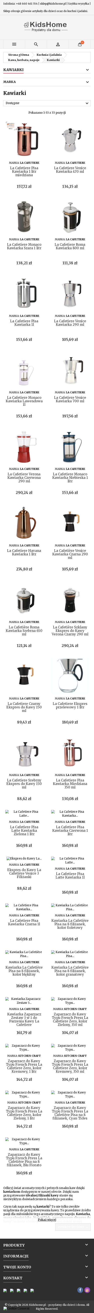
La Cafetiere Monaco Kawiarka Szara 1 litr (24, 246)
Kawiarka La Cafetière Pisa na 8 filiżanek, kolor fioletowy (70, 924)
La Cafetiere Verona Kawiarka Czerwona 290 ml (24, 477)
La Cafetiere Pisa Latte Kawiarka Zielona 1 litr (24, 830)
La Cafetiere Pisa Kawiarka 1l (24, 323)
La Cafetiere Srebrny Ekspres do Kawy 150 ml (24, 783)
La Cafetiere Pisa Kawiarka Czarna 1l (24, 922)
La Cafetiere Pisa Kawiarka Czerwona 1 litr (70, 830)
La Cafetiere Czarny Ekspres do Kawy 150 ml (24, 707)
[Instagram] (87, 1290)
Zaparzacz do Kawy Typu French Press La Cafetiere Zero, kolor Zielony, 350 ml (70, 1019)
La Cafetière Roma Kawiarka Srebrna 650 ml (24, 630)
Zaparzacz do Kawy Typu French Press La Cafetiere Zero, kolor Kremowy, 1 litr (24, 1066)
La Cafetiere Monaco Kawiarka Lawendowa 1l (24, 401)
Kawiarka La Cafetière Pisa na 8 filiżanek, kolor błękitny (24, 970)
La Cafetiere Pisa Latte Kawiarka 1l (70, 875)
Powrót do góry (73, 1227)
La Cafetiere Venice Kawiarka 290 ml (70, 323)
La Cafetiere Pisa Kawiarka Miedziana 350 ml (70, 783)
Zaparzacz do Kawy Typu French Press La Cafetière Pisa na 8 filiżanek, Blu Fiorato (24, 1160)
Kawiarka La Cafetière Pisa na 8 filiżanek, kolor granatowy (70, 970)
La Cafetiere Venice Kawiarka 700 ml (70, 399)
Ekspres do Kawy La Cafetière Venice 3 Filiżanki (24, 873)
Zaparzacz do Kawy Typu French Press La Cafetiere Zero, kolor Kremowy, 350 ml (70, 1066)
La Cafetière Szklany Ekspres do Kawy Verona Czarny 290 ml (70, 630)
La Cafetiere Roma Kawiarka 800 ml (70, 246)
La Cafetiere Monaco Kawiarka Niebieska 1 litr (70, 477)
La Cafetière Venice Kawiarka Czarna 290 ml (70, 554)
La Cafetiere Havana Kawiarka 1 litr (24, 552)
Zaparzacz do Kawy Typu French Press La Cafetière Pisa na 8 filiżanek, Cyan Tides (70, 1113)
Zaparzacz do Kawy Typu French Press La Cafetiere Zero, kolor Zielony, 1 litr (24, 1113)
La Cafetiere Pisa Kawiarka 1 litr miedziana (24, 171)
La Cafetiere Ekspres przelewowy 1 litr (70, 705)
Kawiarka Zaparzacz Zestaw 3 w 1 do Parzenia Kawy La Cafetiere (24, 1019)
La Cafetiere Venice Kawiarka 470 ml (70, 170)
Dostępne (48, 103)
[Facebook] (80, 1290)
